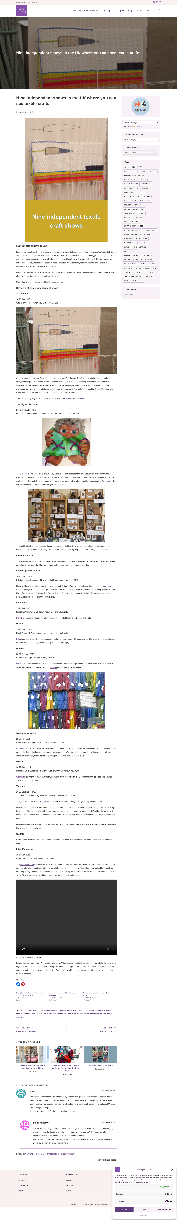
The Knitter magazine (133, 276)
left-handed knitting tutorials (137, 234)
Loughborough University (135, 239)
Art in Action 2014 (53, 399)
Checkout (69, 1185)
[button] (172, 1170)
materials (109, 1010)
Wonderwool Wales (24, 749)
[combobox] (140, 139)
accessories (129, 167)
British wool (129, 180)
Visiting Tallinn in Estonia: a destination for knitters (32, 1066)
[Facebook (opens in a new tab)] (153, 2)
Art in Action (45, 378)
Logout (20, 1191)
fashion (90, 1010)
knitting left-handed (133, 217)
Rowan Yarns (130, 264)
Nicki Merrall (140, 247)
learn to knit (149, 230)
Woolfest (20, 777)
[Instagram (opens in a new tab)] (159, 2)
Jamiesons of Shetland (134, 213)
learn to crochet (132, 230)
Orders (68, 1191)
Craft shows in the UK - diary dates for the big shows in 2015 (51, 1154)
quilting (39, 1014)
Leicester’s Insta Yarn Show (100, 1065)
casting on (146, 184)
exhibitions (82, 1010)
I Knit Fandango (27, 864)
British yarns (52, 1010)
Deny (144, 1209)
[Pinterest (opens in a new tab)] (156, 2)
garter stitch (130, 201)
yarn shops (137, 281)
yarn (113, 1014)
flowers (146, 196)
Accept (124, 1209)
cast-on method (131, 184)
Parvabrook (106, 481)
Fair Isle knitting (131, 196)
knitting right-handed (133, 226)
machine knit (129, 243)
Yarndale (42, 802)
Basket (68, 1180)
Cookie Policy (143, 1215)
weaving (149, 276)
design (145, 188)
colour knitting (131, 188)
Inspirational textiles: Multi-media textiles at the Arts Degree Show (66, 1068)
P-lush (19, 639)
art (34, 1010)
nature (127, 247)
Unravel (19, 664)
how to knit (145, 201)
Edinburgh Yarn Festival (67, 1010)
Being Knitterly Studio (134, 175)
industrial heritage (132, 205)
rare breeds (129, 251)
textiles (60, 1014)
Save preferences (164, 1209)
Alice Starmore (27, 1010)
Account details (23, 1185)
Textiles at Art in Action (74, 399)
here (62, 282)
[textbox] (140, 139)
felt (94, 1010)
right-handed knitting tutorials (138, 260)
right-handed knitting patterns (138, 255)
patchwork (30, 1014)
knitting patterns (132, 222)
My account (22, 1180)
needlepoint (21, 1014)
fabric (140, 192)
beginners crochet (147, 171)
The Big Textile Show (25, 474)
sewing (45, 1014)
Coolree (53, 667)
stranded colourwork (146, 268)
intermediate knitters (133, 209)
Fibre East (20, 618)
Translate (139, 126)
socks (152, 264)
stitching (52, 1014)
